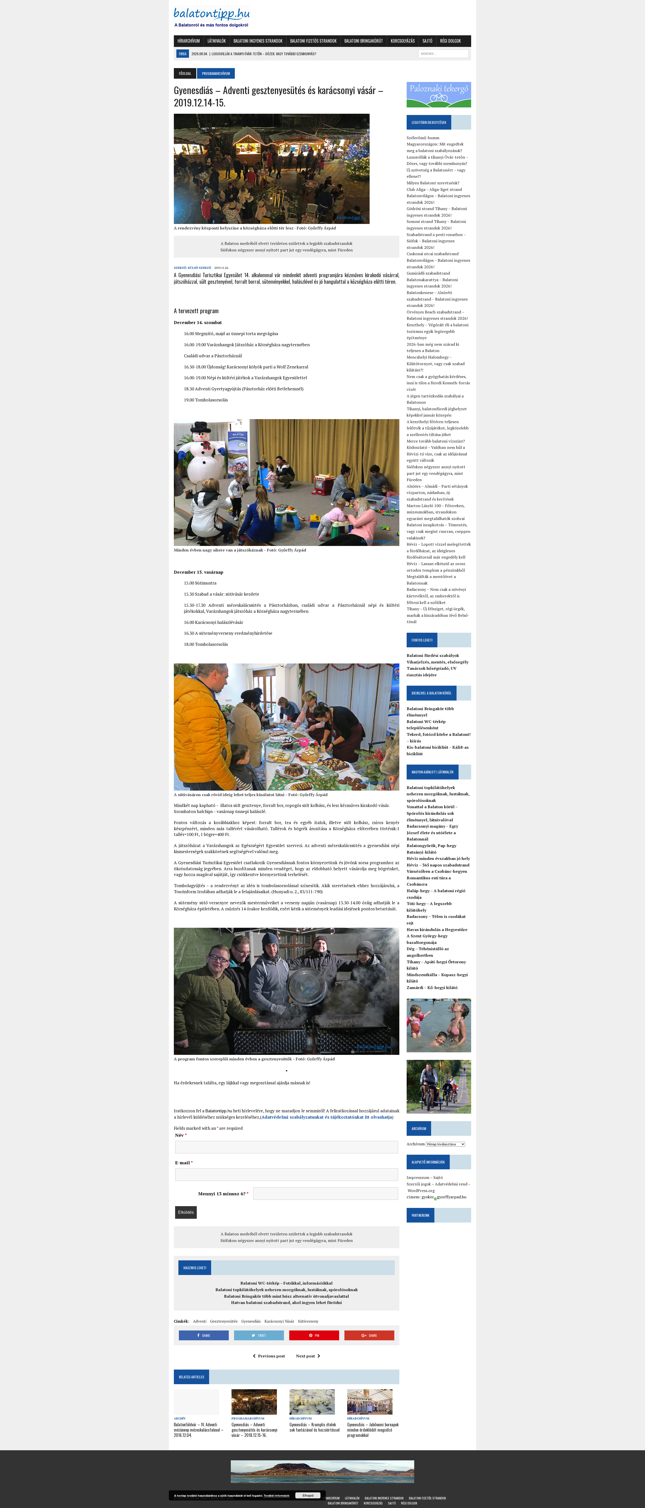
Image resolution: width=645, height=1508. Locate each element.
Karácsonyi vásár (279, 1321)
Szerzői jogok (419, 1184)
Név (181, 1135)
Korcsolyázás (403, 41)
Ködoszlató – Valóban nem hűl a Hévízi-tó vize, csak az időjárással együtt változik (437, 454)
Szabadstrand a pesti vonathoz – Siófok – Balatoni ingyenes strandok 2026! (436, 241)
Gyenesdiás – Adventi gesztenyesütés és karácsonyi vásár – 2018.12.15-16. (254, 1430)
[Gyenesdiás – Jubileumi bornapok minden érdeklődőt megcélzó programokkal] (370, 1411)
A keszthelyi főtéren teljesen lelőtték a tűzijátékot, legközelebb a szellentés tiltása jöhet (438, 428)
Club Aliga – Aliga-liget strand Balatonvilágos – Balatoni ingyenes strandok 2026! (438, 196)
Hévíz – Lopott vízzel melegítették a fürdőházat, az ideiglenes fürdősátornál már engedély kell (439, 550)
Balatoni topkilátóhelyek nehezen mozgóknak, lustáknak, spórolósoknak (286, 1289)
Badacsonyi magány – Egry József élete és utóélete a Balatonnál (432, 832)
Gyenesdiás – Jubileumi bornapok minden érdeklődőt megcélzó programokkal (373, 1430)
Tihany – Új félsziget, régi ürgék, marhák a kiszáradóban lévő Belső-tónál (438, 615)
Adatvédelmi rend (451, 1184)
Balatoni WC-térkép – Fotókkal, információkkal (286, 1283)
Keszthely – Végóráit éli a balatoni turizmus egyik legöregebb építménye (437, 331)
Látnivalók (217, 41)
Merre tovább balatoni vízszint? (436, 441)
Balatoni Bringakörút (363, 41)
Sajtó (427, 41)
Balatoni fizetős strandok (313, 41)
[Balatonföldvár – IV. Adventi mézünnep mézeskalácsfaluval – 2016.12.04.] (196, 1411)
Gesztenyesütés (224, 1321)
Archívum (416, 1144)
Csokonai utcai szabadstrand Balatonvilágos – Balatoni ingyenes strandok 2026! (438, 260)
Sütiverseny (308, 1321)
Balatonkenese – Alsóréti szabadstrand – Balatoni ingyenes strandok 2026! (437, 299)
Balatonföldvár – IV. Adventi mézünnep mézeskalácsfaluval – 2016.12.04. (198, 1430)
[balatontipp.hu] (221, 17)
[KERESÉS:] (443, 53)
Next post (305, 1356)
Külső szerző (199, 268)
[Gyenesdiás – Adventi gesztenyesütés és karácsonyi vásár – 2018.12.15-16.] (254, 1411)
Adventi (199, 1321)
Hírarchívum (189, 41)
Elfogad (308, 1495)
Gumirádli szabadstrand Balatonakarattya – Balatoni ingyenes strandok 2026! (432, 279)
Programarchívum (248, 1418)
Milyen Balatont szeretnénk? (433, 183)
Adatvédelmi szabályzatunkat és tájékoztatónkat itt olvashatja (327, 1117)
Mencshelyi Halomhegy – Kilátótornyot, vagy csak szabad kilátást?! (436, 363)
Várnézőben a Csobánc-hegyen (437, 871)
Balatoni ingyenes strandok (258, 41)
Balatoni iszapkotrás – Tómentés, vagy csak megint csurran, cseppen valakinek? (438, 531)
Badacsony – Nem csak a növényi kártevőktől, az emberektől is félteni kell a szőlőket (436, 596)
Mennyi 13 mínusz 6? (223, 1193)
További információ (276, 1495)
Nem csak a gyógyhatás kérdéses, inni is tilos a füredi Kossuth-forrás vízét (438, 383)
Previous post (271, 1356)
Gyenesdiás (251, 1321)
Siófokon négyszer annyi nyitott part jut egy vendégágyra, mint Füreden (286, 250)
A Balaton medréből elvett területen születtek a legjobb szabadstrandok (286, 243)
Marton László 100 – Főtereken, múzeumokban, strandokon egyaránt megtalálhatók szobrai (436, 512)
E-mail (184, 1162)
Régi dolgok (450, 41)
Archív (180, 1418)
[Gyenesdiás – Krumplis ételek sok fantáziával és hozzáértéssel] (312, 1411)
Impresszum (418, 1177)
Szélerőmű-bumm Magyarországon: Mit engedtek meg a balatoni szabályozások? (435, 144)
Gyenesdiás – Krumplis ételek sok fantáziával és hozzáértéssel (314, 1427)
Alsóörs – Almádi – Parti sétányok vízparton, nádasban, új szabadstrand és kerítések (437, 492)
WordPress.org (421, 1190)
